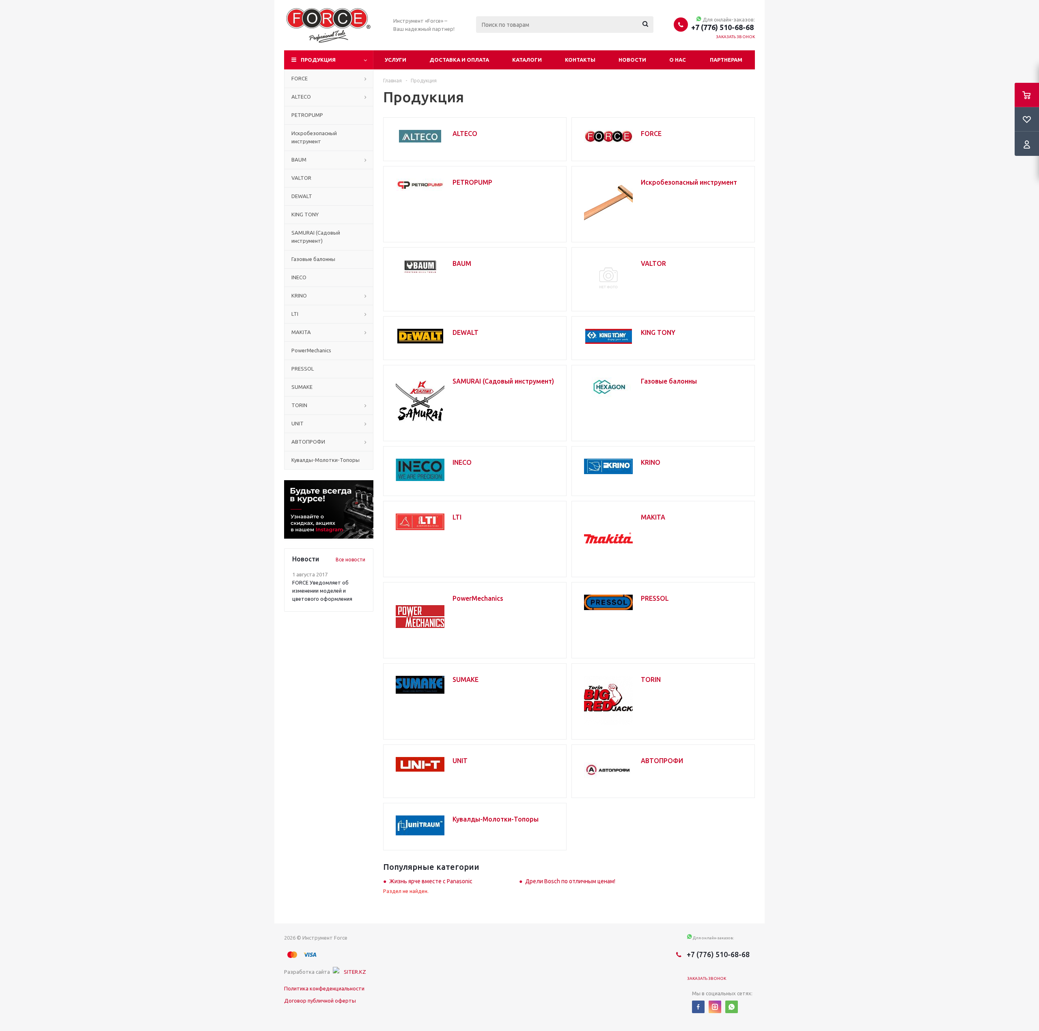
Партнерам (726, 60)
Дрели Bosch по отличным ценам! (570, 881)
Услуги (395, 60)
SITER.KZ (355, 972)
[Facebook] (698, 1007)
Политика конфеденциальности (324, 988)
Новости (632, 60)
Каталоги (527, 60)
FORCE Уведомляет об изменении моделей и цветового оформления (322, 591)
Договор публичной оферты (320, 1000)
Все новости (350, 559)
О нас (677, 60)
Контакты (580, 60)
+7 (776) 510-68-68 (722, 27)
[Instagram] (715, 1007)
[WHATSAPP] (731, 1007)
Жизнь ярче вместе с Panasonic (430, 881)
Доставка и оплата (459, 60)
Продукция (318, 60)
